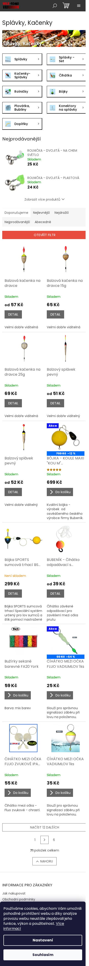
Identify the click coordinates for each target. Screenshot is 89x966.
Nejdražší (62, 212)
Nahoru (46, 861)
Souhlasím (42, 954)
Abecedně (43, 222)
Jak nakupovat (14, 893)
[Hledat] (54, 5)
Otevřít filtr (44, 235)
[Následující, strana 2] (44, 840)
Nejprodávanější (17, 222)
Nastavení (43, 940)
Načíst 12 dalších (44, 827)
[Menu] (78, 5)
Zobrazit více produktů (42, 199)
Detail (13, 314)
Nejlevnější (41, 212)
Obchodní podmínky (18, 899)
